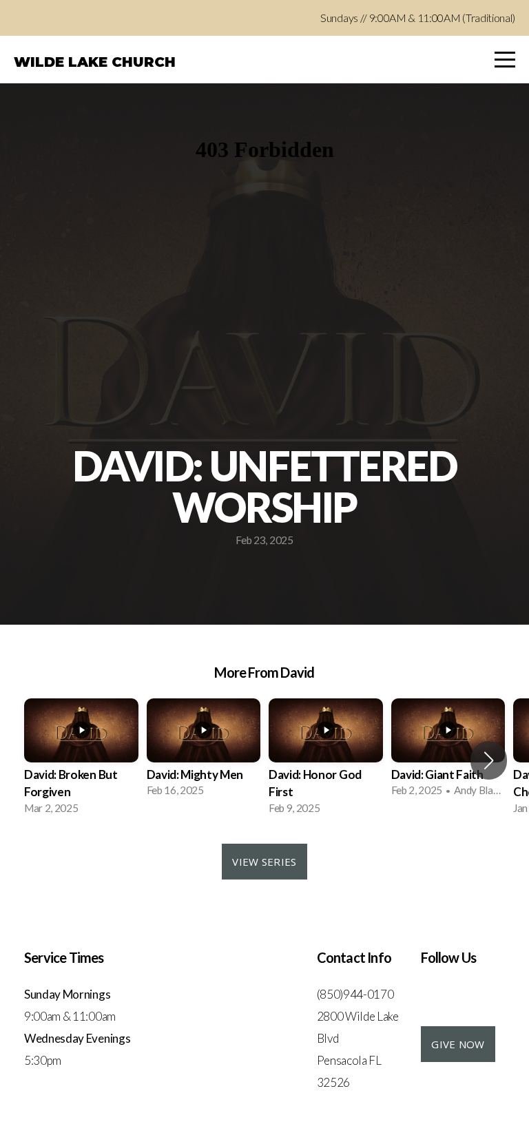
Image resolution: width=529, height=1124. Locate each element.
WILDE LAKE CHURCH (95, 62)
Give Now (457, 1044)
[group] (81, 760)
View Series (264, 861)
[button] (488, 760)
